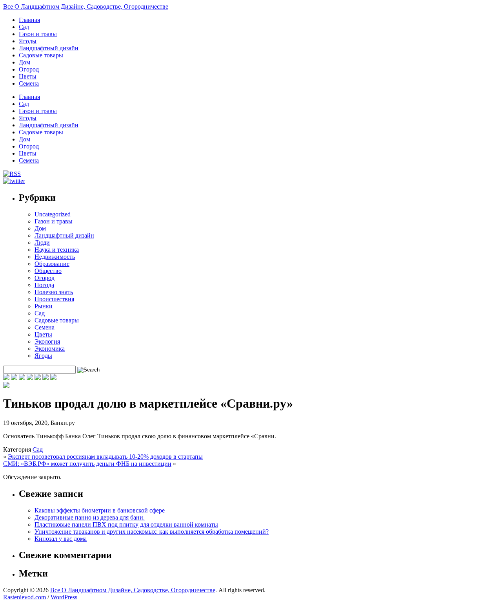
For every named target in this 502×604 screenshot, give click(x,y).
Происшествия (54, 299)
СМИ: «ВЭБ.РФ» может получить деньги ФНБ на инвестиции (87, 463)
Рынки (44, 306)
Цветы (27, 76)
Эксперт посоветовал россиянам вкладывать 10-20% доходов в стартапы (105, 456)
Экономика (50, 348)
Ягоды (27, 41)
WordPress (64, 597)
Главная (29, 19)
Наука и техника (57, 249)
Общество (48, 270)
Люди (42, 242)
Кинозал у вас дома (61, 538)
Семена (29, 83)
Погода (44, 285)
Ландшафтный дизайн (48, 48)
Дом (24, 62)
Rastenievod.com (24, 597)
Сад (24, 27)
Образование (52, 263)
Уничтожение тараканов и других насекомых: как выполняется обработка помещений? (152, 531)
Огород (29, 69)
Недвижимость (55, 256)
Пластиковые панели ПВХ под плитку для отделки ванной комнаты (126, 524)
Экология (47, 341)
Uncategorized (53, 214)
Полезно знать (54, 292)
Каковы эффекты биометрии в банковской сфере (100, 510)
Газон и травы (38, 34)
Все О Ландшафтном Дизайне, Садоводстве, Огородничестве (85, 6)
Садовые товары (41, 55)
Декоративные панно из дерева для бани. (90, 517)
